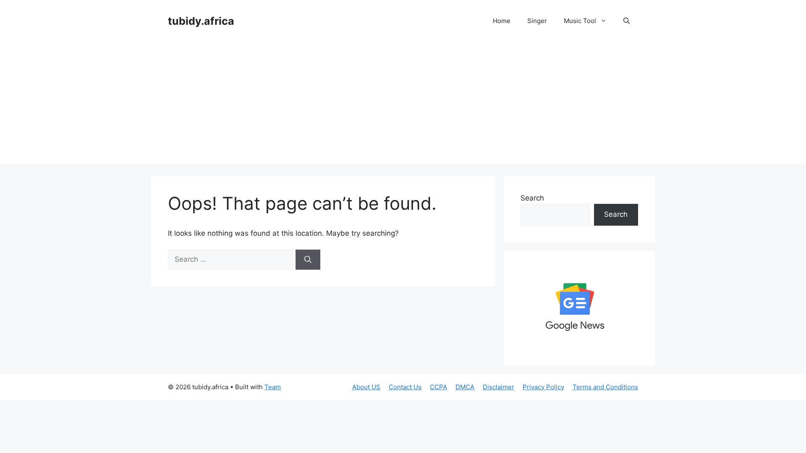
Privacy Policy (543, 387)
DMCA (464, 387)
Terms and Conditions (605, 387)
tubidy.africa (201, 21)
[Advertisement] (403, 105)
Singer (537, 21)
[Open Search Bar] (626, 21)
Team (272, 387)
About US (366, 387)
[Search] (308, 260)
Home (501, 21)
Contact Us (405, 387)
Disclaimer (498, 387)
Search (532, 198)
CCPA (438, 387)
